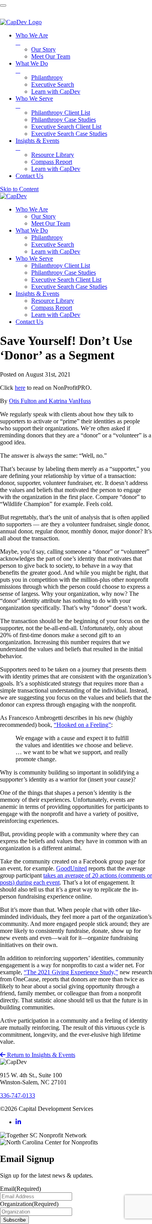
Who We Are (32, 209)
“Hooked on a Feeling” (82, 724)
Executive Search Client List (66, 279)
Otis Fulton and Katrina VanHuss (50, 401)
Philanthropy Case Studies (63, 272)
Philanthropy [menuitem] (47, 77)
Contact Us (29, 321)
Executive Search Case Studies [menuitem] (69, 133)
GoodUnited (71, 868)
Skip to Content (19, 189)
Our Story (43, 216)
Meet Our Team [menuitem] (50, 56)
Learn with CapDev (55, 251)
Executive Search (52, 244)
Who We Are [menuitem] (32, 39)
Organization (29, 1204)
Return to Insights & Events (40, 1055)
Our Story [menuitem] (43, 49)
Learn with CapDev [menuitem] (55, 91)
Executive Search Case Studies (69, 286)
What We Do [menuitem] (32, 67)
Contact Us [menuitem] (29, 175)
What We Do (32, 230)
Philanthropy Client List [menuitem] (60, 112)
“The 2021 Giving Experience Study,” (71, 972)
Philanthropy (47, 237)
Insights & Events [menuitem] (37, 144)
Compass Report (51, 307)
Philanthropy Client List (60, 265)
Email (20, 1188)
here (20, 387)
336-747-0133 (17, 1095)
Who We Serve (34, 258)
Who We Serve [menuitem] (34, 102)
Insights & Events (37, 293)
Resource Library (52, 300)
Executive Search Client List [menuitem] (66, 126)
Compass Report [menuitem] (51, 161)
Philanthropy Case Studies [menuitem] (63, 119)
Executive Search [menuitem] (52, 84)
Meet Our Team (50, 223)
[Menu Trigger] (3, 5)
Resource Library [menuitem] (52, 154)
